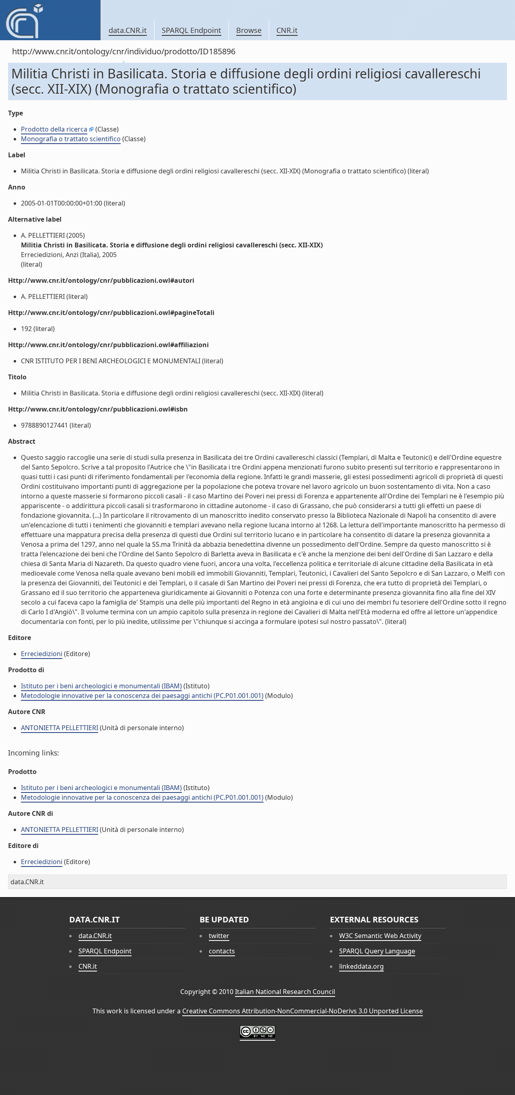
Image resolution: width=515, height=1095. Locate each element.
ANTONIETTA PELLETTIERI (59, 727)
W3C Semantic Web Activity (380, 935)
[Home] (50, 20)
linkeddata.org (361, 966)
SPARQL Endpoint (191, 30)
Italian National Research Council (285, 991)
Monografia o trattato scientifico (71, 138)
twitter (219, 935)
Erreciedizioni (41, 653)
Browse (249, 30)
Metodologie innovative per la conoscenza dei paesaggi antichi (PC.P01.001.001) (142, 695)
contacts (222, 951)
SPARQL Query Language (377, 951)
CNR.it (287, 30)
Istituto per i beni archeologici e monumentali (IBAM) (101, 685)
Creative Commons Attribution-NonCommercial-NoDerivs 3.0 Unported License (302, 1010)
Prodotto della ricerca (54, 129)
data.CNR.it (128, 30)
